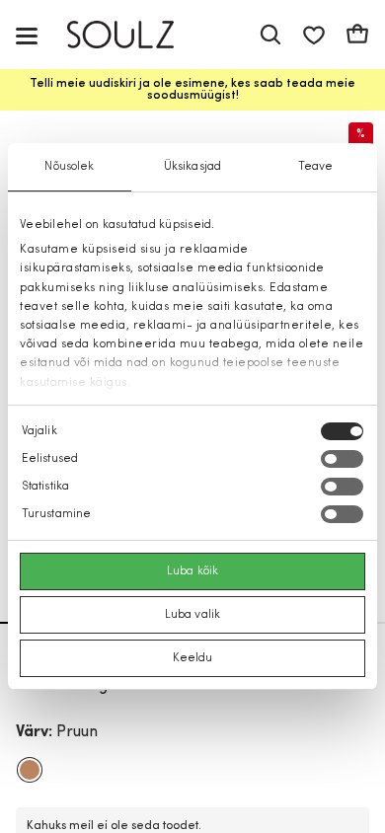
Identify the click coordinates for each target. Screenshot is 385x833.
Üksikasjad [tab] (192, 167)
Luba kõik (192, 571)
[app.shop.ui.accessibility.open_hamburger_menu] (27, 35)
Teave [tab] (316, 167)
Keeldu (193, 658)
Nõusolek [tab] (69, 167)
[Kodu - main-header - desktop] (134, 35)
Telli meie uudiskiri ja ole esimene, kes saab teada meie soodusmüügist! (192, 90)
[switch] (342, 459)
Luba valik (192, 615)
